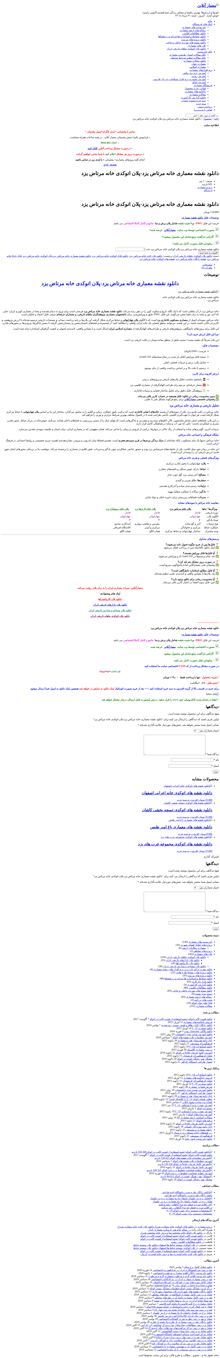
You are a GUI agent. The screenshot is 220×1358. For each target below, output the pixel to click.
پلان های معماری (197, 45)
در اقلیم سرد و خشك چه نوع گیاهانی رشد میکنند (186, 1207)
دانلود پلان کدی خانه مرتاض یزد (145, 256)
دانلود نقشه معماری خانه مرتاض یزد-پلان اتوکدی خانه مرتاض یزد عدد (182, 249)
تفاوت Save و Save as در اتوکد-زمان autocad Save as (183, 1285)
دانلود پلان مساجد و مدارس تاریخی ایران (110, 610)
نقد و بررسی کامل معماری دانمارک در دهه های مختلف (183, 1297)
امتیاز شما (213, 730)
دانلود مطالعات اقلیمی (194, 33)
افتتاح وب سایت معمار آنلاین (197, 1102)
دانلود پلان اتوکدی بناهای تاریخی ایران (186, 48)
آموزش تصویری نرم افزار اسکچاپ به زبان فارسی (179, 79)
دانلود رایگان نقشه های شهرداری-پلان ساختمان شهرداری (182, 1291)
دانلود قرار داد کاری (202, 981)
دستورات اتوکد (204, 1108)
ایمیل (215, 765)
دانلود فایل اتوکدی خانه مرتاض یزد (110, 256)
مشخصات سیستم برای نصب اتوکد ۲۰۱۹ (190, 1213)
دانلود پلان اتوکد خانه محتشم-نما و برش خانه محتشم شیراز (171, 1232)
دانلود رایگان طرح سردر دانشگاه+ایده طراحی (188, 1195)
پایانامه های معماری (195, 91)
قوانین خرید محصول (195, 88)
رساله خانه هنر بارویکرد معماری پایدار (168, 1229)
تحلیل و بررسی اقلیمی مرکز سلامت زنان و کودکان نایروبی (181, 1340)
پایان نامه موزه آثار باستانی (198, 1126)
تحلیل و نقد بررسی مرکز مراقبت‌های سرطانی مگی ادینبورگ (180, 1328)
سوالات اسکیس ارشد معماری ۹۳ (194, 1117)
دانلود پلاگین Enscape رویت (198, 1031)
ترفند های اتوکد (204, 1120)
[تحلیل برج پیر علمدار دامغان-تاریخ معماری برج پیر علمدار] (181, 1198)
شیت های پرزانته (203, 1000)
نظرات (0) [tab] (206, 267)
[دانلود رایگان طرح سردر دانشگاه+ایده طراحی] (187, 1192)
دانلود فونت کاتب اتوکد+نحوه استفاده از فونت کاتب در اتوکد (181, 1019)
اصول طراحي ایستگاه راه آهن (196, 1061)
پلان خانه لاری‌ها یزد (145, 509)
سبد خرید (201, 103)
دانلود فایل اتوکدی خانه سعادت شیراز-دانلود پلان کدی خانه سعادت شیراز (155, 1226)
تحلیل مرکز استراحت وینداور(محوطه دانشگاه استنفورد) (182, 1334)
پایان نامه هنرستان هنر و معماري (194, 1040)
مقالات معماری (197, 94)
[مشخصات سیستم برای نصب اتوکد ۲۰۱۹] (189, 1210)
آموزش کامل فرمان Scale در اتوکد (194, 1052)
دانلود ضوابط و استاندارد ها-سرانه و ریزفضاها (182, 36)
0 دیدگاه (208, 190)
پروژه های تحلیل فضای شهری (196, 945)
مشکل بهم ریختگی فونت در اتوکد (194, 1058)
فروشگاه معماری (203, 85)
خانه (210, 21)
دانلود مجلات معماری (194, 61)
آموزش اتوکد (199, 82)
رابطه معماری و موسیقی (199, 1129)
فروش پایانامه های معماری (197, 1022)
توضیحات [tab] (207, 264)
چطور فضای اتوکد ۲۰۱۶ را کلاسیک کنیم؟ (190, 1099)
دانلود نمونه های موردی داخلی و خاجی (186, 42)
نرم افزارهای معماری (200, 70)
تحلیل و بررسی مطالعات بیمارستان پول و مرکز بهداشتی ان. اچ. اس (176, 1325)
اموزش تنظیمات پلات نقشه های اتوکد (192, 1037)
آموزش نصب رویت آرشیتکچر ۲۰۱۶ (193, 1105)
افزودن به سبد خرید (208, 253)
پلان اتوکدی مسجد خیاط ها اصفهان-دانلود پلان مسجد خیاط (164, 1245)
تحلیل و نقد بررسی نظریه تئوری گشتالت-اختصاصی (185, 1319)
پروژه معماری (204, 1226)
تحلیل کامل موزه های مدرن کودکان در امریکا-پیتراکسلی (182, 1282)
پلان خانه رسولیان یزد (117, 509)
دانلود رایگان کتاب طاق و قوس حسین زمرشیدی (186, 1025)
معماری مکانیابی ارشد (194, 948)
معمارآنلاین (170, 230)
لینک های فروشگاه (202, 24)
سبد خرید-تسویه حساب (193, 100)
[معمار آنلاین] (208, 5)
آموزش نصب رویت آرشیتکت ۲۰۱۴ (193, 1111)
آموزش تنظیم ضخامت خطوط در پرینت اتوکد (188, 1173)
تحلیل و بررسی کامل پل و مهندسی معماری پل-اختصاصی (182, 1346)
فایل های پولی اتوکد (201, 1003)
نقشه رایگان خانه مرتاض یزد (191, 259)
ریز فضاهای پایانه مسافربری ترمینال (192, 1132)
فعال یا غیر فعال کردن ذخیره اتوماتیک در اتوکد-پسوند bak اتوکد (179, 1306)
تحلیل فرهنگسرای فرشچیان (197, 1055)
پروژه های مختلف (202, 951)
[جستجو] (217, 116)
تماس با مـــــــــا (203, 109)
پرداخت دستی (204, 106)
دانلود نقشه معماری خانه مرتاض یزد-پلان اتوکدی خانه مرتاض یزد (57, 256)
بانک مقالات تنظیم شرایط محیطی (188, 57)
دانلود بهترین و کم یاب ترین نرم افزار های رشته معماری (182, 969)
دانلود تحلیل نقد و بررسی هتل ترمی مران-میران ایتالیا (184, 1337)
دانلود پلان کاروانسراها (110, 599)
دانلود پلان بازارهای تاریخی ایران (110, 604)
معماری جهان (198, 64)
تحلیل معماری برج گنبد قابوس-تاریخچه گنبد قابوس (185, 1303)
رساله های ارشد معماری (193, 30)
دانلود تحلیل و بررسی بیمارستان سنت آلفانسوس (186, 1331)
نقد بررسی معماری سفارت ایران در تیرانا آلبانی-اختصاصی (181, 1279)
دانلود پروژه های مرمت (193, 39)
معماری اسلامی (197, 67)
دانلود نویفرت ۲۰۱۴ (202, 1028)
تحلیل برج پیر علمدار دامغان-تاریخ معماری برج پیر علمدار (182, 1201)
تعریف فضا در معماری (200, 1087)
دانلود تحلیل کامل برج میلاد (198, 1267)
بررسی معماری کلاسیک (199, 1049)
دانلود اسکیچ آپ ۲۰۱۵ (200, 1046)
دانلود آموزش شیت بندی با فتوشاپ (193, 1034)
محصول (207, 118)
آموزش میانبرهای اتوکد (200, 1114)
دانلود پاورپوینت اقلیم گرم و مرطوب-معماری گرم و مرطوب (180, 1276)
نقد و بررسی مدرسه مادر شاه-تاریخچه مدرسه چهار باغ (183, 1309)
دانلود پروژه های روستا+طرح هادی (194, 972)
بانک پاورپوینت (204, 51)
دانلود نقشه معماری (192, 217)
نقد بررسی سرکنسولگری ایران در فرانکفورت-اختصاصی (182, 1270)
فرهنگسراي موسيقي (201, 1043)
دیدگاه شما (212, 754)
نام (216, 759)
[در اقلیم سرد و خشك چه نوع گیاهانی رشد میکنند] (185, 1204)
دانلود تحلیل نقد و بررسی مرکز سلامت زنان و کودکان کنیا (182, 1343)
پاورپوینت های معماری (194, 27)
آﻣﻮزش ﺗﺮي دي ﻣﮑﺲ (194, 73)
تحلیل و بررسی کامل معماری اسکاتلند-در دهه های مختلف (181, 1294)
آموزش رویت (198, 76)
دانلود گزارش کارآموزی (193, 97)
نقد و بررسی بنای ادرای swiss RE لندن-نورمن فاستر (184, 1316)
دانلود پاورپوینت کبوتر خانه (198, 1139)
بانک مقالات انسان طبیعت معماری (187, 54)
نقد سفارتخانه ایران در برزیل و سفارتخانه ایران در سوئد (183, 1300)
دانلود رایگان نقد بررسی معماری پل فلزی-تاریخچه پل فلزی (181, 1322)
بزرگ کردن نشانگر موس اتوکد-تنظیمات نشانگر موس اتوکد (181, 1288)
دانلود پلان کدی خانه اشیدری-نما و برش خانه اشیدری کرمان (171, 1254)
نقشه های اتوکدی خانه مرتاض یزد (157, 259)
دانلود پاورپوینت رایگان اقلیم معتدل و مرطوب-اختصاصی (182, 1273)
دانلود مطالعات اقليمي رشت (186, 1242)
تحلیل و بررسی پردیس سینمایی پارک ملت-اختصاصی (184, 1349)
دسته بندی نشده (203, 993)
